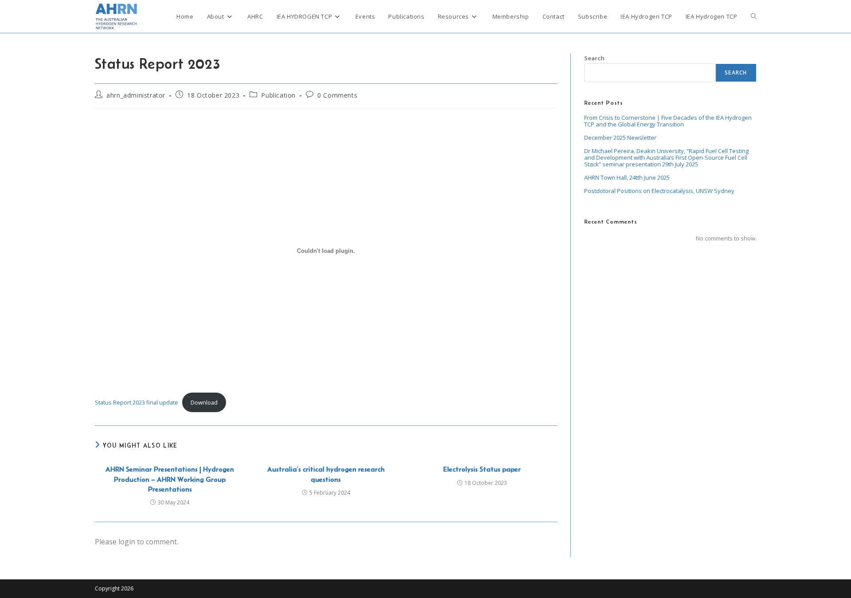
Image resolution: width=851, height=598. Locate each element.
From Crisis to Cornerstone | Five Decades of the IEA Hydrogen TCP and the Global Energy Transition (668, 121)
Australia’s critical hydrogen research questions (326, 474)
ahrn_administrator (135, 95)
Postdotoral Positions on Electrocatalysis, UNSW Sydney (659, 191)
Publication (278, 95)
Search (594, 58)
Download (204, 402)
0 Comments (337, 95)
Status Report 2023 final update (136, 402)
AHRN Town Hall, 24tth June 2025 (627, 177)
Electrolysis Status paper (482, 469)
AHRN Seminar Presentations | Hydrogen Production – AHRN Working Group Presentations (169, 479)
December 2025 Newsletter (620, 138)
